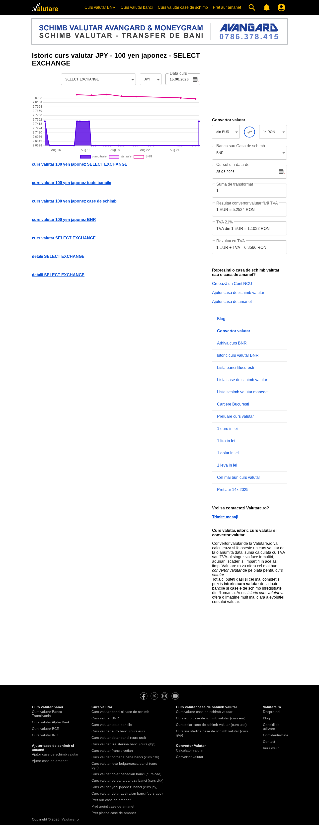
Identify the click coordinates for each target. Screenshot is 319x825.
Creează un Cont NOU (232, 283)
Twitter (154, 696)
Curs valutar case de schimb (183, 7)
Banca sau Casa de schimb (240, 146)
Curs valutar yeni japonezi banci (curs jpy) (124, 787)
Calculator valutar (190, 750)
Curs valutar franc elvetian (112, 751)
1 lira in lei (226, 441)
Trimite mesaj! (225, 517)
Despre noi (271, 712)
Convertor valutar (189, 757)
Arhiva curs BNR (232, 343)
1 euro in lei (227, 428)
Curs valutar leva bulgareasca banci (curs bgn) (124, 765)
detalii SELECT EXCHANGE (58, 256)
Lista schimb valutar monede (242, 392)
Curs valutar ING (45, 735)
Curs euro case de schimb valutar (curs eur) (210, 718)
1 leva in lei (227, 465)
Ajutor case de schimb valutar (55, 754)
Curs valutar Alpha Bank (51, 722)
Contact (269, 742)
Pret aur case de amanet (111, 800)
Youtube (175, 696)
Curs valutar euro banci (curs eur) (118, 731)
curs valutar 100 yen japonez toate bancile (71, 183)
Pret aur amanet (227, 7)
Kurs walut (271, 748)
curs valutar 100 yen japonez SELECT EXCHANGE (79, 164)
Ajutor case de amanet (50, 761)
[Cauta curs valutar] (251, 7)
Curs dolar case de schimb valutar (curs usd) (211, 725)
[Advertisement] (249, 83)
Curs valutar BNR (100, 7)
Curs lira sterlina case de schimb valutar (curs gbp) (212, 733)
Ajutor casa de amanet (232, 301)
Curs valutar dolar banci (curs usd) (118, 738)
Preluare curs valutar (235, 416)
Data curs (178, 73)
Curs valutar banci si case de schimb (120, 712)
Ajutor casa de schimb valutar (238, 292)
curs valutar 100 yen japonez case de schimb (74, 201)
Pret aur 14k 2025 (232, 489)
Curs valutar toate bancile (111, 725)
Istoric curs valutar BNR (238, 355)
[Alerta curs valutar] (265, 7)
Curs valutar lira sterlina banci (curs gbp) (123, 744)
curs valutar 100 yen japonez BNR (64, 219)
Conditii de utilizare (271, 727)
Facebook (144, 696)
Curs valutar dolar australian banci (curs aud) (127, 793)
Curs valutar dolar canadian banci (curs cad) (126, 774)
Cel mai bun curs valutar (238, 477)
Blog (221, 319)
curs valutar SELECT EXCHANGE (64, 238)
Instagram (164, 696)
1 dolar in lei (228, 453)
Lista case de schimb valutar (242, 380)
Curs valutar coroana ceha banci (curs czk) (125, 757)
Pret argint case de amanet (112, 806)
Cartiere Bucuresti (233, 404)
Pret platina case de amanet (113, 813)
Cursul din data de (232, 165)
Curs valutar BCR (45, 729)
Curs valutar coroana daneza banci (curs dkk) (127, 780)
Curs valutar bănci (137, 7)
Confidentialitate (275, 735)
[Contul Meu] (280, 7)
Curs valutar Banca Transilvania (47, 714)
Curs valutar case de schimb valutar (204, 712)
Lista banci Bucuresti (235, 367)
